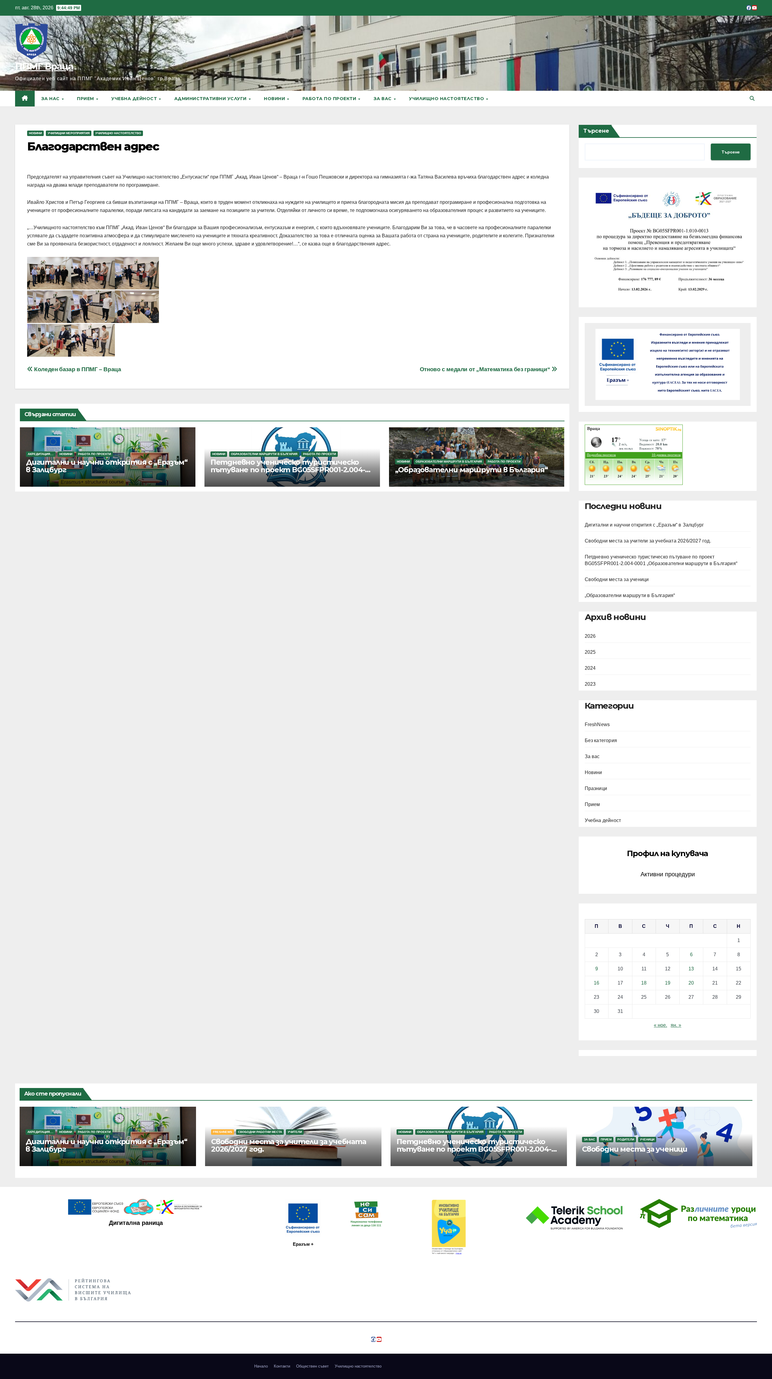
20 (691, 982)
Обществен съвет (312, 1366)
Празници (596, 788)
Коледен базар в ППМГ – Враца (77, 369)
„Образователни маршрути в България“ (471, 469)
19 (667, 982)
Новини (275, 98)
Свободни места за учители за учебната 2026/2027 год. (648, 540)
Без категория (601, 740)
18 (644, 982)
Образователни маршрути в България (264, 454)
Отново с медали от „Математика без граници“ (486, 369)
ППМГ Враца (44, 66)
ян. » (676, 1025)
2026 (590, 636)
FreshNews (597, 724)
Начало (261, 1366)
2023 (590, 684)
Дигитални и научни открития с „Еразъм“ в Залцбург (106, 466)
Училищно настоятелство (447, 98)
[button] (752, 98)
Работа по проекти (330, 98)
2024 (590, 668)
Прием (86, 98)
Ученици (647, 1139)
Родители (625, 1139)
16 (596, 982)
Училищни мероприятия (69, 133)
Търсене (596, 131)
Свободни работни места (260, 1132)
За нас (51, 98)
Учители (295, 1132)
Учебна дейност (134, 98)
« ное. (660, 1025)
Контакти (282, 1366)
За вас (383, 98)
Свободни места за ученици (617, 579)
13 (691, 968)
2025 (590, 652)
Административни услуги (211, 98)
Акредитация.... (41, 454)
